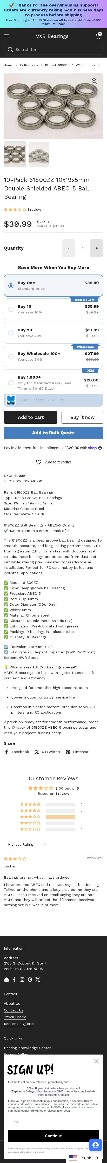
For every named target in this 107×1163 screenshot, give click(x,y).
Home (8, 65)
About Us (12, 1003)
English (85, 1158)
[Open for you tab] (95, 1145)
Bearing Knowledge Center (27, 1048)
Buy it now (82, 417)
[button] (98, 36)
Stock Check (15, 1017)
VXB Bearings (52, 36)
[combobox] (53, 49)
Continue (53, 1136)
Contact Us (13, 1010)
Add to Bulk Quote (53, 432)
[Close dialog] (96, 1061)
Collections (29, 65)
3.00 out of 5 (67, 788)
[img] (15, 859)
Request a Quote (19, 1024)
